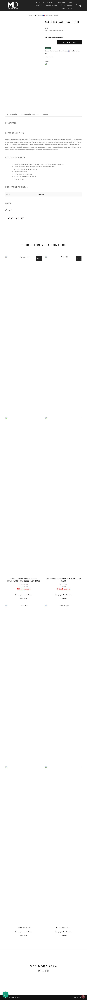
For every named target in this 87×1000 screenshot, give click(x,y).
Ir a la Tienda (70, 42)
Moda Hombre (62, 2)
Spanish (70, 8)
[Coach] (16, 218)
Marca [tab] (45, 114)
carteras (55, 51)
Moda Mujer (50, 2)
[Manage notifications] (83, 996)
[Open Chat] (5, 994)
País (35, 16)
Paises (63, 8)
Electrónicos (38, 5)
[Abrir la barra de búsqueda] (77, 5)
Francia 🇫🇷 (41, 16)
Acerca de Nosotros (51, 5)
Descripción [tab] (12, 114)
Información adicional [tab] (30, 114)
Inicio (30, 16)
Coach (61, 51)
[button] (54, 37)
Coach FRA (40, 194)
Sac (52, 57)
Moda (72, 51)
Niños (70, 2)
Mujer (77, 51)
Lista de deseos (67, 5)
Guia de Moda (40, 2)
